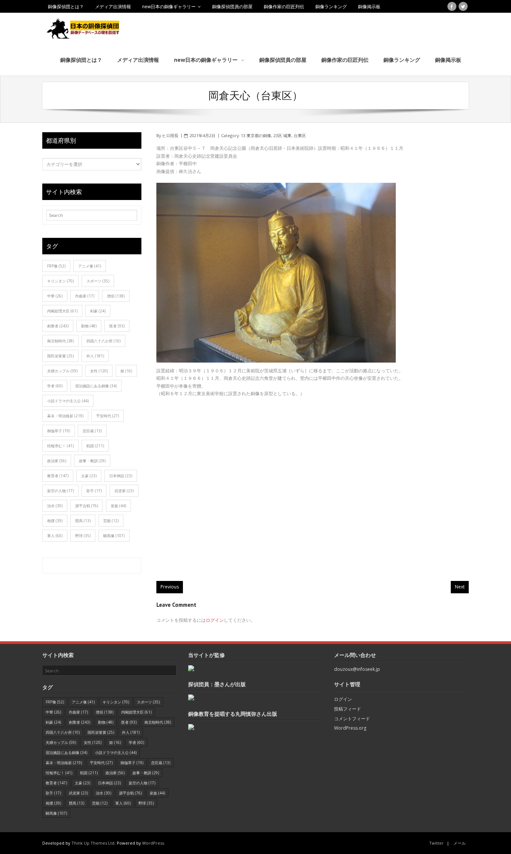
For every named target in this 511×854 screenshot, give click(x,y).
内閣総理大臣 (62, 311)
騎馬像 (114, 535)
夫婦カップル (62, 370)
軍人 (54, 535)
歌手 (94, 490)
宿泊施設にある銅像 (96, 385)
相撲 (54, 520)
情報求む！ (60, 445)
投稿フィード (347, 709)
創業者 (57, 325)
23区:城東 (282, 135)
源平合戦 (86, 505)
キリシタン (60, 281)
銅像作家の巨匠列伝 (284, 6)
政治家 (56, 460)
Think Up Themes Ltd (92, 843)
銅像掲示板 (369, 6)
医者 (117, 325)
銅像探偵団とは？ (66, 6)
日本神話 (120, 475)
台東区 (300, 135)
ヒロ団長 (170, 135)
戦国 (95, 445)
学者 (54, 385)
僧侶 (116, 296)
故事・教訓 (92, 460)
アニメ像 (89, 266)
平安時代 (107, 415)
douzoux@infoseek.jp (357, 669)
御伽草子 (58, 430)
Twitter (436, 843)
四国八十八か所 (103, 340)
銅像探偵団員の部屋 (232, 6)
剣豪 (97, 311)
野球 (83, 535)
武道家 (124, 490)
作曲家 (84, 296)
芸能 (111, 520)
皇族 (118, 505)
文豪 (89, 475)
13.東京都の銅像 (256, 135)
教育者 (57, 475)
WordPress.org (350, 728)
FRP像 (56, 266)
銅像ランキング (331, 6)
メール (459, 843)
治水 (54, 505)
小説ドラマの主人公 (68, 400)
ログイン (215, 620)
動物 (89, 325)
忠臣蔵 (92, 430)
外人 (95, 355)
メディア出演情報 (113, 6)
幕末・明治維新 (65, 415)
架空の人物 (60, 490)
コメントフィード (352, 718)
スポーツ (97, 281)
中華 (54, 296)
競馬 (83, 520)
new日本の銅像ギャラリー (169, 6)
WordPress (153, 843)
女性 (99, 370)
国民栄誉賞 (60, 355)
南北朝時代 (60, 340)
